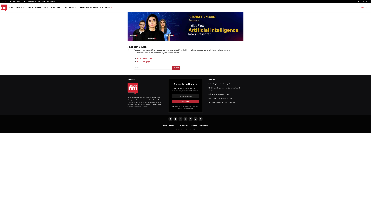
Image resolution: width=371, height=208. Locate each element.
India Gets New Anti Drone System (219, 94)
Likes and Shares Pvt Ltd (188, 130)
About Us (172, 125)
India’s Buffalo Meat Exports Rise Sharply (221, 98)
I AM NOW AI (51, 1)
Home (11, 8)
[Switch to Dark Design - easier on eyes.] (366, 7)
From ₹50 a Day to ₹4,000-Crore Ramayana (221, 102)
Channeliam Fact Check (37, 8)
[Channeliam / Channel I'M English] (4, 8)
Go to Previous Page (144, 58)
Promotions (183, 125)
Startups (20, 8)
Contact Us (203, 125)
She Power (41, 1)
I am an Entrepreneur (29, 1)
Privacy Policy (183, 108)
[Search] (369, 7)
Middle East (56, 8)
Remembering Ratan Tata (91, 8)
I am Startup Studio (14, 1)
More (107, 8)
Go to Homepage (143, 62)
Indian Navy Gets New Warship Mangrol (221, 84)
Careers (194, 125)
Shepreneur (70, 8)
